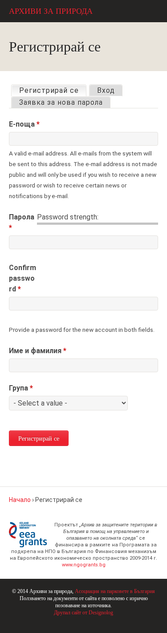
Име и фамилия (37, 350)
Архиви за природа (51, 11)
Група (21, 388)
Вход (106, 90)
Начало (20, 499)
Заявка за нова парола (61, 102)
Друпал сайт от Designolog (83, 612)
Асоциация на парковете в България (115, 591)
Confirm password (22, 278)
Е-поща (24, 124)
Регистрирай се (52, 90)
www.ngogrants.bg (84, 565)
